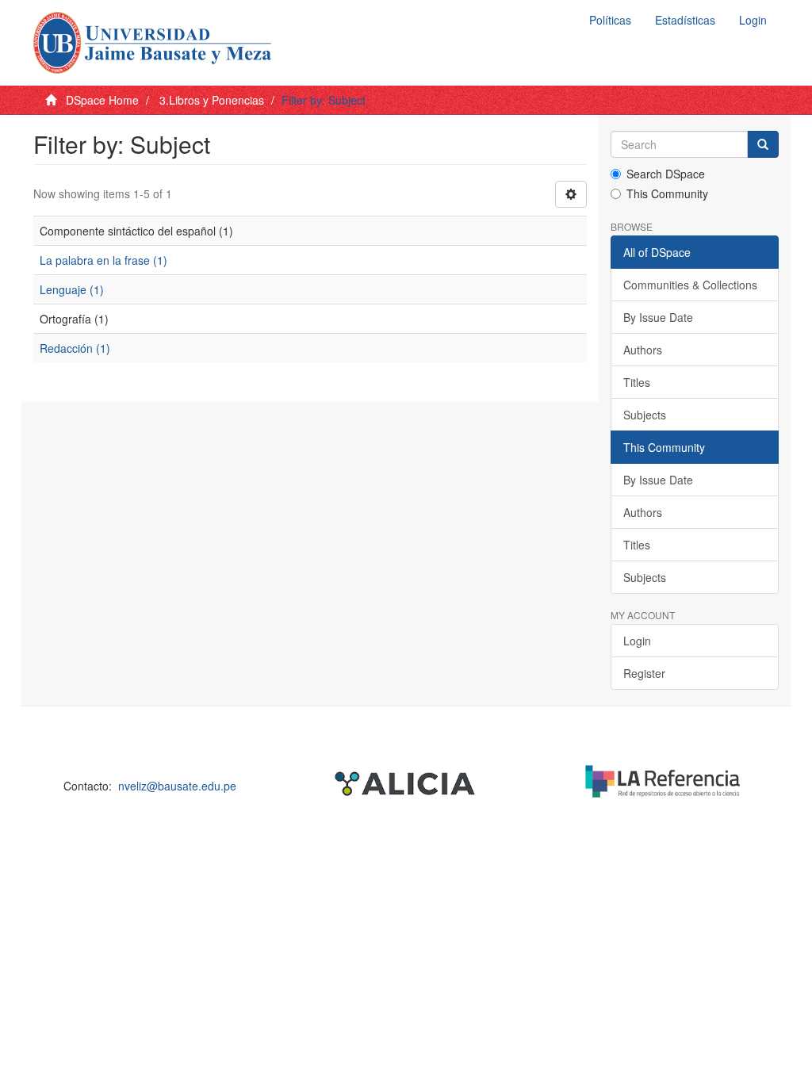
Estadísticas (685, 20)
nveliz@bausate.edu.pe (177, 786)
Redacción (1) (75, 348)
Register (644, 673)
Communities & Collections (690, 285)
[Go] (763, 144)
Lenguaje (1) (72, 289)
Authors (642, 350)
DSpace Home (102, 100)
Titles (636, 382)
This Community (667, 193)
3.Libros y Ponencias (211, 100)
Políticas (610, 20)
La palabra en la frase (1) (103, 260)
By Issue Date (658, 317)
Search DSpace (665, 174)
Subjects (644, 415)
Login (637, 641)
